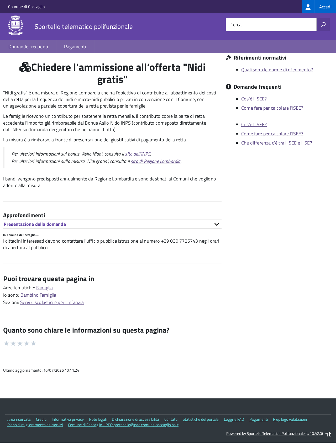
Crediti (41, 419)
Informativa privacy (68, 419)
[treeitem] (319, 6)
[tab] (112, 224)
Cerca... (237, 25)
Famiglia (44, 287)
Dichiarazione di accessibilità (135, 419)
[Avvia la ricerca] (323, 24)
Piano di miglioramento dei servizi (35, 425)
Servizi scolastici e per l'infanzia (52, 302)
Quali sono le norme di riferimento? (277, 69)
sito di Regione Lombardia (156, 161)
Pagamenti (75, 46)
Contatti (170, 419)
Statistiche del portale (201, 419)
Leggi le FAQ (234, 419)
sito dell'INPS (137, 153)
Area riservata (19, 419)
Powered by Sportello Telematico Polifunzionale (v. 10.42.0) (274, 433)
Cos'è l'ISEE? (254, 98)
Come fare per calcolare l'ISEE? (272, 107)
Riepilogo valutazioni (290, 419)
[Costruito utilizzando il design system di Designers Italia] (328, 435)
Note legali (98, 419)
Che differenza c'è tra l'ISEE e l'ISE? (276, 142)
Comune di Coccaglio (26, 6)
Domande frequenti (28, 46)
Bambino (29, 294)
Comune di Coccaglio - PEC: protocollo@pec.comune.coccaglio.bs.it (123, 425)
